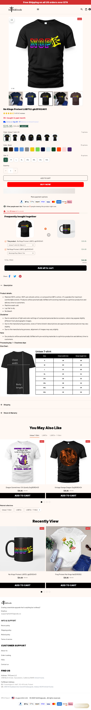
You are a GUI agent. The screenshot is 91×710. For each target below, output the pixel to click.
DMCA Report (5, 698)
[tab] (41, 502)
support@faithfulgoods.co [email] (11, 614)
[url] (4, 611)
